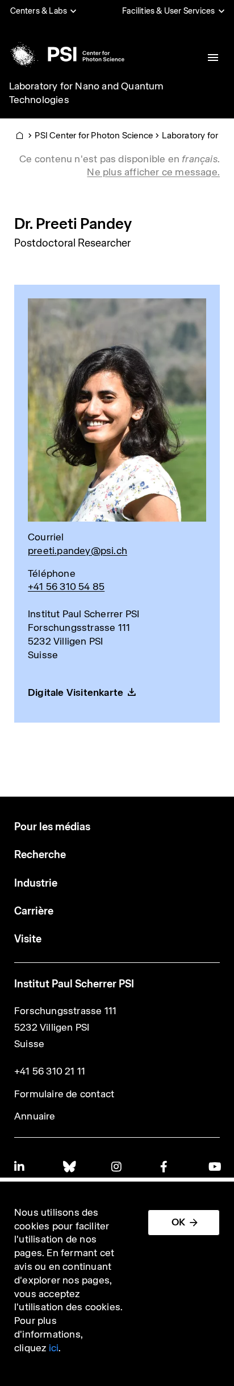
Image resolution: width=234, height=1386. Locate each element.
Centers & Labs (39, 10)
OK (178, 1222)
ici (54, 1348)
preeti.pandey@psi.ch (77, 550)
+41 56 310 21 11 (49, 1071)
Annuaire (35, 1116)
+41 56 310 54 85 (66, 586)
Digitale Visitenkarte (75, 692)
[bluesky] (68, 1166)
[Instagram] (117, 1166)
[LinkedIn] (20, 1166)
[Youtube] (214, 1166)
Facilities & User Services (168, 10)
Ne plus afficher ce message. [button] (153, 172)
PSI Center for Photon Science (94, 135)
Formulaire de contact (64, 1094)
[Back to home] (65, 54)
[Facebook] (166, 1166)
